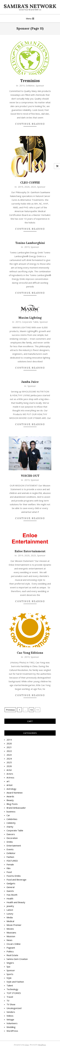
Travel (10, 996)
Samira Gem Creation (17, 959)
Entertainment (14, 845)
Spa (8, 966)
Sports (10, 974)
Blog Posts (12, 803)
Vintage (10, 1019)
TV (8, 1000)
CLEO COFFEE (30, 182)
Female (10, 864)
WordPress (12, 1030)
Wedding (11, 1027)
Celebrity (11, 822)
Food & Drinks (14, 875)
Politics (10, 951)
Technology (12, 989)
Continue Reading (30, 123)
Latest (10, 909)
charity (10, 826)
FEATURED (12, 860)
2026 (9, 766)
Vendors (11, 1011)
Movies (10, 928)
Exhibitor (30, 85)
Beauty (10, 800)
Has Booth (12, 894)
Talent (10, 985)
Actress (10, 777)
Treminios (30, 80)
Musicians (11, 932)
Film (8, 868)
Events (10, 849)
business (11, 811)
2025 (9, 762)
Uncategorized (14, 1008)
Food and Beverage (16, 879)
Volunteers (12, 1023)
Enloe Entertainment (30, 551)
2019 (22, 85)
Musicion (11, 936)
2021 (9, 747)
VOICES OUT (30, 475)
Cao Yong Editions (30, 652)
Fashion (10, 856)
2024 (9, 758)
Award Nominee (15, 792)
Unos (27, 1044)
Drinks (10, 841)
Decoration (12, 838)
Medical (10, 921)
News (9, 940)
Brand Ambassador (16, 807)
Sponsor (40, 85)
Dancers (11, 834)
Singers (10, 962)
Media (10, 917)
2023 (33, 186)
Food (9, 872)
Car (8, 815)
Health (10, 898)
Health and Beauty (16, 902)
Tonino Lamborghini (30, 243)
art (8, 781)
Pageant (11, 947)
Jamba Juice (30, 382)
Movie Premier (14, 924)
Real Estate (12, 955)
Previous (10, 709)
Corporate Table (30, 321)
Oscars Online (14, 943)
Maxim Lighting (30, 317)
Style (9, 977)
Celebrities (12, 819)
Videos (10, 1015)
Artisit (10, 785)
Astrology (11, 788)
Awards (10, 796)
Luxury (10, 913)
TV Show (11, 1004)
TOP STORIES (14, 993)
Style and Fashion (15, 981)
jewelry (10, 906)
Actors (10, 773)
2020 (27, 186)
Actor (9, 769)
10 (31, 709)
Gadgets (11, 883)
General (10, 887)
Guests (10, 890)
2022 (9, 751)
